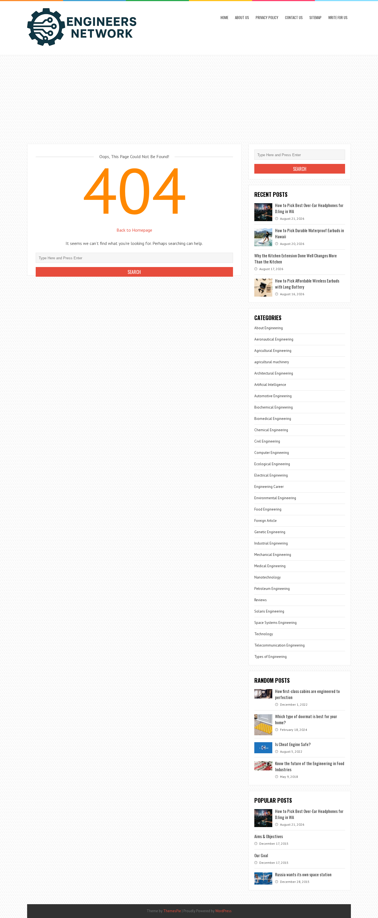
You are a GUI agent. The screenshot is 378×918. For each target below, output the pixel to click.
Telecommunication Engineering (279, 645)
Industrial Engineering (271, 543)
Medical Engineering (270, 566)
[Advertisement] (189, 96)
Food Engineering (267, 509)
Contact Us (294, 17)
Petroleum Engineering (272, 588)
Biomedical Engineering (272, 418)
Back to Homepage (134, 230)
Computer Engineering (271, 452)
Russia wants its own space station (303, 874)
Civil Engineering (267, 441)
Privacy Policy (267, 17)
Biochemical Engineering (273, 407)
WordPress (223, 911)
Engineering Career (269, 486)
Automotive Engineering (273, 396)
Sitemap (315, 17)
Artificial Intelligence (270, 384)
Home (224, 17)
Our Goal (261, 855)
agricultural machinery (271, 362)
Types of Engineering (270, 656)
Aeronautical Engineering (273, 339)
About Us (242, 17)
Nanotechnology (267, 577)
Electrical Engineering (271, 475)
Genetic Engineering (269, 532)
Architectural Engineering (273, 373)
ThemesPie (172, 911)
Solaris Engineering (269, 611)
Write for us (338, 17)
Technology (263, 634)
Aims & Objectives (268, 836)
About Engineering (268, 328)
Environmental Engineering (275, 498)
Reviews (260, 600)
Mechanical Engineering (272, 554)
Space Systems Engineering (275, 622)
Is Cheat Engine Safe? (293, 744)
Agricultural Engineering (272, 350)
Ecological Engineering (272, 464)
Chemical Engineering (271, 430)
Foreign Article (265, 520)
